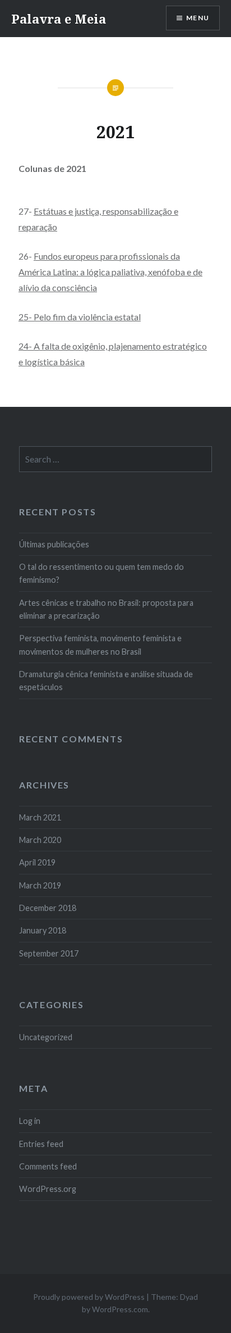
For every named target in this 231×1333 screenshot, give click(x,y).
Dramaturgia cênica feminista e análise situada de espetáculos (106, 680)
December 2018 (47, 908)
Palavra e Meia (58, 18)
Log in (29, 1121)
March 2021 (40, 817)
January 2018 (42, 930)
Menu (197, 17)
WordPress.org (47, 1189)
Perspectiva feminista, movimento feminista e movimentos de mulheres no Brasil (100, 644)
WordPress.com (120, 1309)
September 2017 (48, 953)
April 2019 (37, 862)
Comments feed (48, 1166)
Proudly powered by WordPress (89, 1297)
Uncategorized (45, 1037)
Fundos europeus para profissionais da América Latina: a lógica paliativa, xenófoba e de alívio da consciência (110, 272)
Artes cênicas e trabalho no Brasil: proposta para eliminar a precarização (106, 609)
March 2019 (40, 885)
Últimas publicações (54, 544)
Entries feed (41, 1144)
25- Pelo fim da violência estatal (80, 316)
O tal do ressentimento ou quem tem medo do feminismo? (101, 573)
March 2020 (40, 840)
